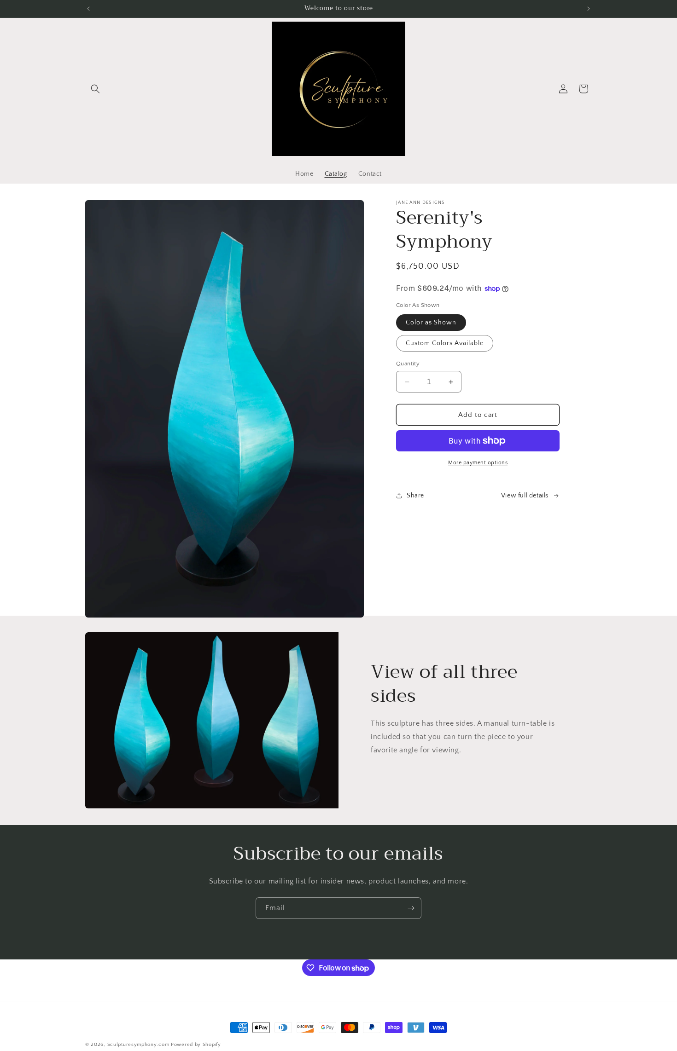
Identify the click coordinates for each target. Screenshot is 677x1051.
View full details (525, 495)
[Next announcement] (588, 8)
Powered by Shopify (196, 1044)
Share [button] (415, 495)
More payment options (478, 463)
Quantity (408, 363)
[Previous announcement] (88, 8)
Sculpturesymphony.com (138, 1044)
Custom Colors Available (445, 343)
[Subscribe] (411, 908)
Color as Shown (431, 322)
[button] (95, 89)
